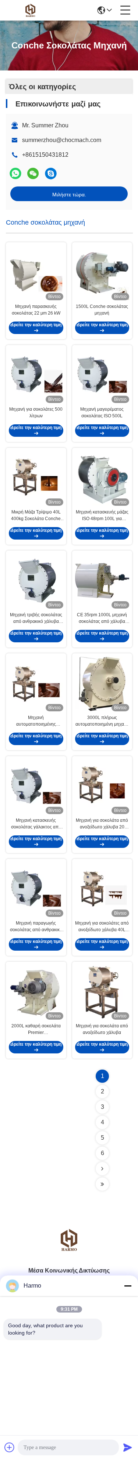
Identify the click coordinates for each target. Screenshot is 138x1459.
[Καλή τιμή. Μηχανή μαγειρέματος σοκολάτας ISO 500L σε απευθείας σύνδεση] (102, 375)
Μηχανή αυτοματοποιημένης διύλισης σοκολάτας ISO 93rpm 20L (36, 721)
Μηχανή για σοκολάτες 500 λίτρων (36, 412)
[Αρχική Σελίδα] (69, 1249)
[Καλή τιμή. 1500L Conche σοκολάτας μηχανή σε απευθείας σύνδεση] (102, 272)
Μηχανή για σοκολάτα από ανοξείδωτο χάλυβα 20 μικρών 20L (102, 824)
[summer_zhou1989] (50, 173)
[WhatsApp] (15, 173)
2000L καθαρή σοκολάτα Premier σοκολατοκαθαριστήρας (36, 1029)
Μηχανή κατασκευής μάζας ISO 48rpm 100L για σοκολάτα (102, 515)
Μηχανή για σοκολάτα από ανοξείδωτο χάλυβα (102, 1029)
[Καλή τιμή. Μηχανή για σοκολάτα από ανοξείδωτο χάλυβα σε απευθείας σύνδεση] (102, 992)
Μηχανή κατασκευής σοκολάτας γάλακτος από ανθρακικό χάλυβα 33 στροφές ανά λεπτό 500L (36, 824)
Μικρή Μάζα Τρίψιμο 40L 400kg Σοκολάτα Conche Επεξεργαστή (36, 515)
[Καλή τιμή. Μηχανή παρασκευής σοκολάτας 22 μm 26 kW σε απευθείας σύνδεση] (36, 272)
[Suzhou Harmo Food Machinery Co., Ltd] (30, 10)
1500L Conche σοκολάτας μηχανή (102, 310)
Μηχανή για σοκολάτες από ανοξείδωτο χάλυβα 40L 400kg (102, 927)
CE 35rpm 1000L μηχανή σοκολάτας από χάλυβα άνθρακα (102, 618)
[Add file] (9, 1447)
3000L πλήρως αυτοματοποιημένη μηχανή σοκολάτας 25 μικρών (102, 721)
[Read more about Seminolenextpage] (102, 1168)
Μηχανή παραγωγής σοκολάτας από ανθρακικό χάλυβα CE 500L (36, 927)
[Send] (128, 1447)
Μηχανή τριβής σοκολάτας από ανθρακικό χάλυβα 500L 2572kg (36, 618)
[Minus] (127, 1285)
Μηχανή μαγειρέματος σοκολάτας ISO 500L (102, 412)
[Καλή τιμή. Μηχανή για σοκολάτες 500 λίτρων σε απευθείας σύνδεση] (36, 375)
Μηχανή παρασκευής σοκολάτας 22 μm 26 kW (36, 310)
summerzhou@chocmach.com (61, 140)
